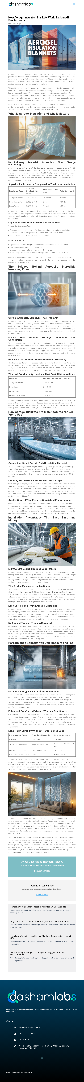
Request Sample (42, 870)
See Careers (42, 894)
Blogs (19, 24)
